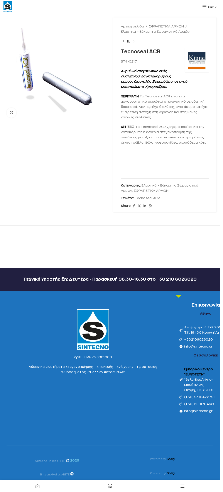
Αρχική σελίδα (132, 26)
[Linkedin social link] (144, 206)
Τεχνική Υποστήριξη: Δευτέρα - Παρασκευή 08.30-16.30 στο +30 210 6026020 (110, 279)
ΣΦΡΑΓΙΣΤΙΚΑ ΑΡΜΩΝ (166, 26)
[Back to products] (128, 41)
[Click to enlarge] (11, 113)
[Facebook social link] (134, 206)
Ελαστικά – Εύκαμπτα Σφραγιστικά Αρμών (155, 31)
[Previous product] (123, 41)
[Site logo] (7, 6)
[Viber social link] (150, 206)
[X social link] (139, 206)
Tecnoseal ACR (147, 198)
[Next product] (134, 41)
